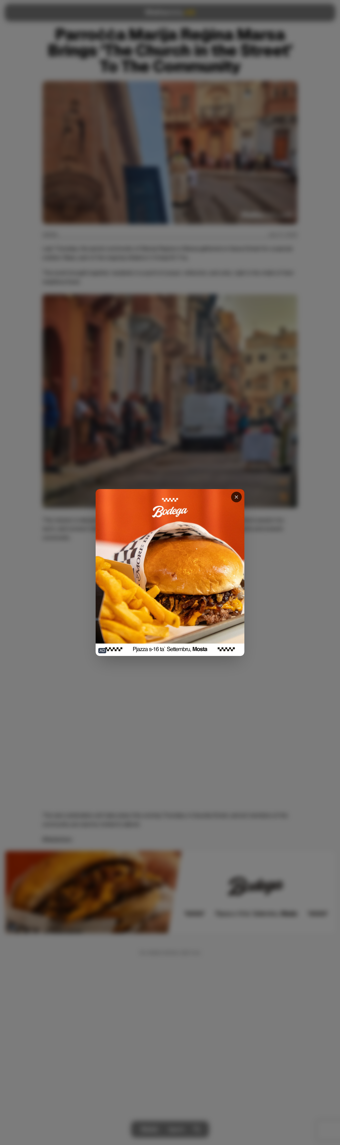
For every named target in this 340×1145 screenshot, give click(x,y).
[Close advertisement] (236, 497)
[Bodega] (170, 572)
